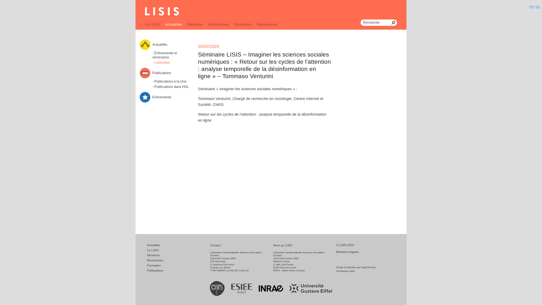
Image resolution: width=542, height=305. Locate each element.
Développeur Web (345, 271)
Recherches (219, 24)
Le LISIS (152, 24)
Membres (195, 24)
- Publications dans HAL (170, 87)
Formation (243, 24)
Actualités (173, 24)
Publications (155, 270)
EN (538, 6)
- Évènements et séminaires (164, 55)
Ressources (267, 24)
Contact (215, 245)
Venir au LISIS (282, 245)
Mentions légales (347, 252)
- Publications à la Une (169, 81)
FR (531, 6)
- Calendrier (161, 62)
